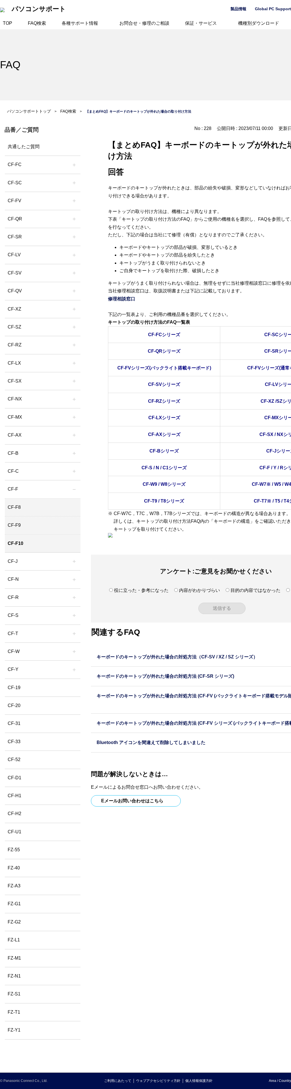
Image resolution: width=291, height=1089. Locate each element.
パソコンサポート (39, 9)
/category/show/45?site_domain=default (74, 471)
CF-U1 (14, 831)
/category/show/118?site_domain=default (74, 183)
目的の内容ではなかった (255, 590)
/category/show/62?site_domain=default (74, 597)
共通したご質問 (24, 146)
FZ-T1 (14, 1012)
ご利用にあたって (117, 1081)
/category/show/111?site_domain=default (74, 309)
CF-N (13, 579)
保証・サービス (201, 23)
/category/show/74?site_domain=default (74, 237)
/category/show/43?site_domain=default (74, 435)
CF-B (13, 453)
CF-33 (14, 741)
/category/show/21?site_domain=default (74, 201)
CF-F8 (14, 507)
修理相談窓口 (121, 298)
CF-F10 (15, 543)
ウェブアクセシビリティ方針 (158, 1081)
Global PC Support (273, 9)
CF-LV (14, 254)
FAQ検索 (37, 23)
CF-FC (15, 164)
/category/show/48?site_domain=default (74, 579)
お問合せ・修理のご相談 (144, 23)
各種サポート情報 (80, 23)
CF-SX (15, 381)
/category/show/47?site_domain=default (74, 561)
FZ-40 (14, 867)
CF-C (13, 471)
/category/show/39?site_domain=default (74, 417)
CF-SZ (14, 327)
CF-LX (14, 363)
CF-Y (13, 669)
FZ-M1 (14, 958)
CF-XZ (14, 309)
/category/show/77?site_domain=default (74, 273)
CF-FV (14, 200)
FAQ (10, 65)
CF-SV (15, 272)
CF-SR (15, 236)
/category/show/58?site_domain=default (74, 291)
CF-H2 (14, 813)
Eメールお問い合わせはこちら (132, 800)
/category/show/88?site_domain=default (74, 327)
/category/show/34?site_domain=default (74, 363)
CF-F (13, 489)
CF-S (13, 615)
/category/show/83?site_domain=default (74, 381)
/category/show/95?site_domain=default (74, 651)
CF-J (13, 561)
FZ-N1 (14, 976)
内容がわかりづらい (199, 590)
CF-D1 (14, 777)
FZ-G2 (14, 921)
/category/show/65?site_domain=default (74, 345)
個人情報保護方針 (199, 1081)
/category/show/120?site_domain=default (74, 165)
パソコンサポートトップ (29, 111)
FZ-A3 (14, 885)
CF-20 (14, 705)
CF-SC (15, 182)
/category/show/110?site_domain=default (74, 219)
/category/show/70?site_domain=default (74, 615)
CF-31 (14, 723)
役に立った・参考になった (141, 590)
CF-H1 (14, 795)
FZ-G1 (14, 903)
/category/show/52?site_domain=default (74, 399)
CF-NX (15, 398)
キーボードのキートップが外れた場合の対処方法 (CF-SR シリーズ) (165, 676)
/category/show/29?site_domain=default (74, 255)
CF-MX (15, 417)
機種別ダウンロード (258, 23)
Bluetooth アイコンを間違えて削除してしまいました (151, 742)
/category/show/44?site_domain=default (74, 453)
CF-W (14, 651)
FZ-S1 (14, 993)
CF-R (13, 597)
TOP (7, 23)
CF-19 (14, 687)
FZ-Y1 (14, 1030)
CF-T (13, 633)
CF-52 (14, 759)
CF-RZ (15, 344)
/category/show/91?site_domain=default (74, 634)
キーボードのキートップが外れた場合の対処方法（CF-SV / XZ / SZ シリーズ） (177, 656)
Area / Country (280, 1081)
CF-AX (15, 435)
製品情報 (238, 9)
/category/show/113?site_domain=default (74, 669)
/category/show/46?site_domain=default (74, 489)
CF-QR (15, 218)
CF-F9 (14, 525)
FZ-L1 (14, 939)
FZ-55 (14, 849)
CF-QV (15, 290)
